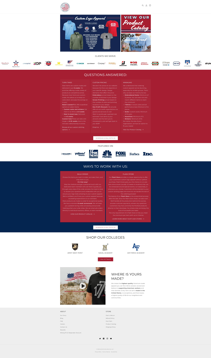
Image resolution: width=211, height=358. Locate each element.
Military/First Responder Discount (70, 333)
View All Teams (105, 259)
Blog (61, 318)
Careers (62, 324)
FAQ (61, 321)
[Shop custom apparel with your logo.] (90, 33)
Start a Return (110, 315)
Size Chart (109, 321)
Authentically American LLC (106, 349)
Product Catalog (111, 324)
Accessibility (114, 351)
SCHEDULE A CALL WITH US (105, 138)
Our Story (63, 315)
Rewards (62, 330)
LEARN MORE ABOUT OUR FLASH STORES (127, 219)
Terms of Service (106, 351)
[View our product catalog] (136, 24)
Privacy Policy (98, 351)
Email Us (96, 127)
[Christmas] (136, 43)
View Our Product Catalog (132, 129)
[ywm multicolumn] (75, 247)
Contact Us (63, 327)
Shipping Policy (111, 327)
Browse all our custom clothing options (73, 128)
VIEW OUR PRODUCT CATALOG (81, 214)
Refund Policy (110, 318)
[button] (86, 5)
